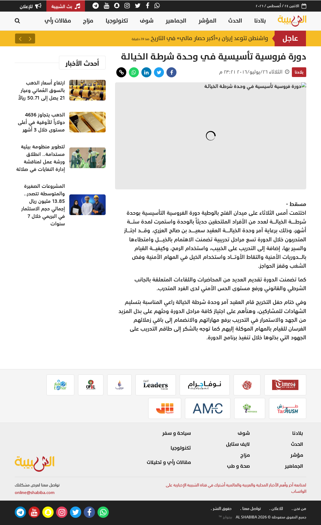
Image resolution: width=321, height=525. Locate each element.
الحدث (235, 21)
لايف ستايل (238, 444)
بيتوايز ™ (225, 517)
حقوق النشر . (221, 508)
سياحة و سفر (176, 433)
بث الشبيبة (62, 6)
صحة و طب (238, 466)
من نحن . (299, 508)
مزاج (88, 21)
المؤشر (207, 21)
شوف (147, 21)
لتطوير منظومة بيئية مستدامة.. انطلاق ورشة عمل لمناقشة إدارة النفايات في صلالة (40, 158)
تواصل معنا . (250, 508)
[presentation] (30, 38)
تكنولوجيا (117, 21)
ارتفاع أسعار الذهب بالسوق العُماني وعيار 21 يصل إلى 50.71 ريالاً (185, 38)
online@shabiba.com (35, 492)
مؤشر (296, 455)
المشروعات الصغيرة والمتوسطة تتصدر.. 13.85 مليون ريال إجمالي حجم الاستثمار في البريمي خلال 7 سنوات (43, 205)
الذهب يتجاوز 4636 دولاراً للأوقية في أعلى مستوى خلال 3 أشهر (41, 122)
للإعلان (27, 6)
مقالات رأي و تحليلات (169, 462)
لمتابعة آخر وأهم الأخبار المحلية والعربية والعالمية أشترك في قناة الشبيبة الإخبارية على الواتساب (236, 488)
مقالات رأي (58, 21)
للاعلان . (276, 508)
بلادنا (260, 21)
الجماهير (176, 21)
